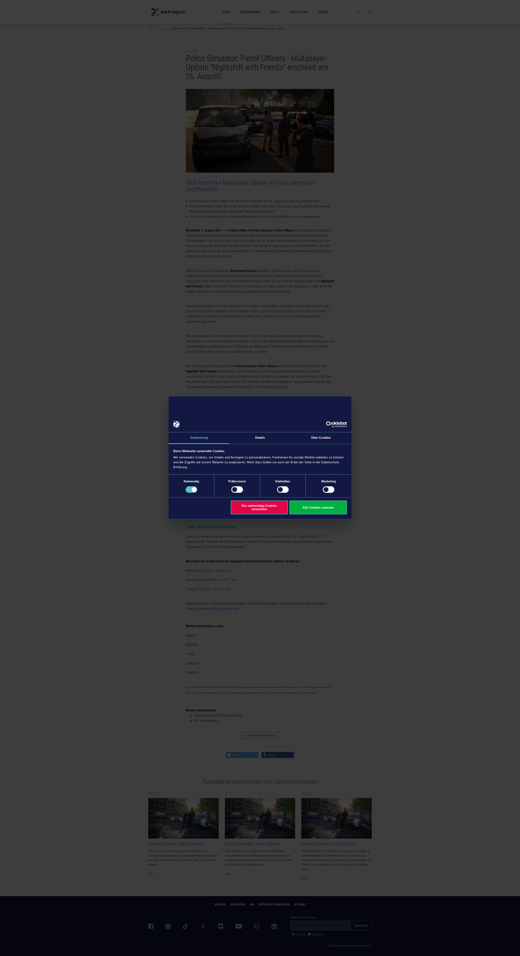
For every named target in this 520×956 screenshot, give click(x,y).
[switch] (237, 489)
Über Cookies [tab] (321, 438)
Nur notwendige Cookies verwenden (259, 507)
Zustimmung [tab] (199, 438)
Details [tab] (260, 438)
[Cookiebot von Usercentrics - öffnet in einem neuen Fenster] (329, 424)
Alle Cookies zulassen (318, 507)
